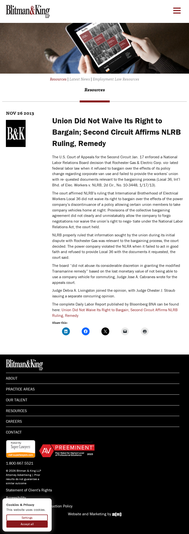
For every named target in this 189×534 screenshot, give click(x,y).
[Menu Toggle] (177, 10)
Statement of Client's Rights (29, 490)
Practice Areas (20, 389)
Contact (14, 432)
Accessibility (16, 498)
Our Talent (16, 399)
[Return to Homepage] (28, 10)
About (11, 378)
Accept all (27, 524)
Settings (27, 518)
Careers (14, 421)
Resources (16, 410)
